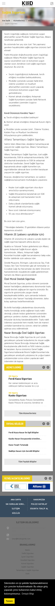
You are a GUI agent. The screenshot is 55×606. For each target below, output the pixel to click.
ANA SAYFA (16, 500)
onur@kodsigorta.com (21, 539)
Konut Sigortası (27, 564)
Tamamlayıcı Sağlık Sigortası (27, 570)
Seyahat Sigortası (27, 560)
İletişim (16, 509)
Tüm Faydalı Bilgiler (27, 462)
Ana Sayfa (6, 21)
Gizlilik (16, 513)
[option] (27, 382)
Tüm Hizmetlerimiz (27, 413)
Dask (27, 574)
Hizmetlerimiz (19, 21)
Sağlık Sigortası (27, 567)
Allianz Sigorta (34, 21)
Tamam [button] (9, 601)
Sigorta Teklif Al (39, 509)
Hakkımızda (39, 500)
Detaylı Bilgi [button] (28, 594)
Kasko (27, 550)
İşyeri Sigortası (27, 557)
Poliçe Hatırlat (39, 504)
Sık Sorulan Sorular (16, 504)
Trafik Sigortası (28, 553)
